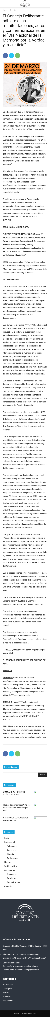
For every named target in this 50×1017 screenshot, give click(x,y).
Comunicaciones (14, 882)
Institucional (9, 842)
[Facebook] (5, 55)
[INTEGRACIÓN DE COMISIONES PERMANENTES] (40, 821)
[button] (46, 3)
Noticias (13, 10)
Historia (10, 854)
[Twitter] (11, 55)
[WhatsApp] (17, 55)
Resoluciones (13, 878)
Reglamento (12, 858)
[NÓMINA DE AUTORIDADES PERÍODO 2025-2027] (40, 795)
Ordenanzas (9, 870)
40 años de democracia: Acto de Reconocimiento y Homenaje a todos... (16, 807)
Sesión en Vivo (10, 866)
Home (5, 10)
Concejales (12, 850)
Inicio (6, 838)
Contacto (8, 886)
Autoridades (12, 846)
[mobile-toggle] (4, 3)
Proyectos (7, 996)
